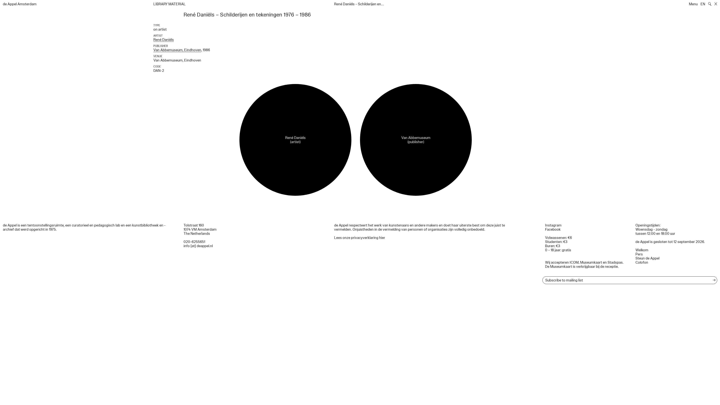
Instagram (553, 225)
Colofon (641, 262)
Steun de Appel (647, 258)
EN (702, 4)
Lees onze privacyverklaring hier (359, 237)
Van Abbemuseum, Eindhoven (177, 50)
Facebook (553, 229)
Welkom (641, 250)
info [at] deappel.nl (198, 246)
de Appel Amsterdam (20, 4)
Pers (639, 254)
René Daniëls (163, 39)
